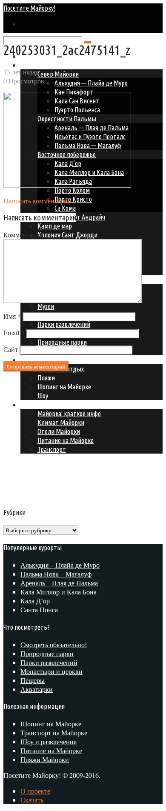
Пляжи (46, 378)
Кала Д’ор (35, 600)
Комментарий (23, 234)
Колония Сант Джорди (67, 235)
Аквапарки (36, 689)
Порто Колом (72, 190)
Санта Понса (39, 609)
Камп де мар (54, 226)
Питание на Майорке (51, 750)
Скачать (31, 799)
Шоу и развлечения (48, 741)
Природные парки (62, 342)
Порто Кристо (73, 199)
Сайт (10, 349)
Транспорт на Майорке (53, 732)
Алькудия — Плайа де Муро (91, 83)
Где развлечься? (42, 360)
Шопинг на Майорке (50, 723)
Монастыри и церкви (51, 671)
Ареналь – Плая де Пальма (59, 582)
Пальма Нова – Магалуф (56, 573)
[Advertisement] (74, 437)
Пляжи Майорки (44, 759)
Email (13, 332)
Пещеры (32, 680)
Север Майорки (58, 74)
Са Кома (65, 208)
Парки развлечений (63, 324)
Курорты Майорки (45, 65)
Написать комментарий (37, 200)
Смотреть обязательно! (53, 644)
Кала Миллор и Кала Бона (58, 591)
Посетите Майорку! (29, 8)
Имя (12, 315)
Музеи (45, 306)
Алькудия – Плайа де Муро (60, 564)
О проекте (35, 790)
